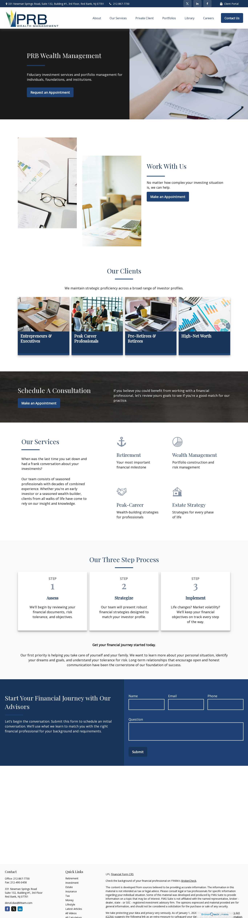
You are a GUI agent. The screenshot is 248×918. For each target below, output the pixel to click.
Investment (72, 882)
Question (136, 719)
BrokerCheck (188, 880)
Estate (69, 887)
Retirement (71, 878)
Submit (138, 752)
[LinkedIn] (197, 3)
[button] (97, 18)
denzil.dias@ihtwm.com (18, 903)
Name (133, 696)
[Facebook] (207, 3)
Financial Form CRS (122, 874)
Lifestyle (70, 904)
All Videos (71, 913)
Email (172, 696)
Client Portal (231, 3)
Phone (212, 696)
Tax (67, 895)
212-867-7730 (121, 3)
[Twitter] (187, 3)
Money (69, 900)
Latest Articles (73, 909)
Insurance (71, 891)
